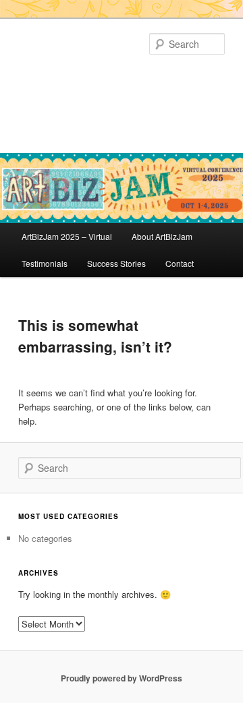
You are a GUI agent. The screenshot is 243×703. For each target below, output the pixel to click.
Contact (179, 263)
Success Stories (116, 263)
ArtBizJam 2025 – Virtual (67, 236)
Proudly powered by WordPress (121, 678)
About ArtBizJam (162, 236)
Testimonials (45, 263)
